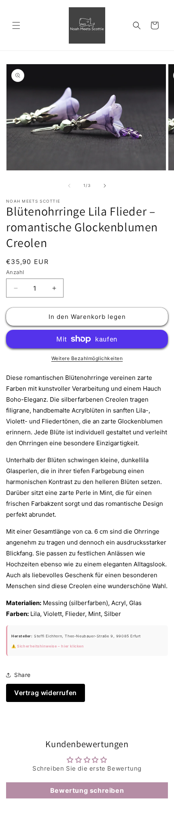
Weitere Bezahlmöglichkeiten (87, 358)
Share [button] (22, 674)
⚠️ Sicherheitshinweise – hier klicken (47, 646)
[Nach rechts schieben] (105, 186)
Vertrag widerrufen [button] (45, 693)
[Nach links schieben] (69, 186)
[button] (16, 25)
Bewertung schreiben (87, 790)
